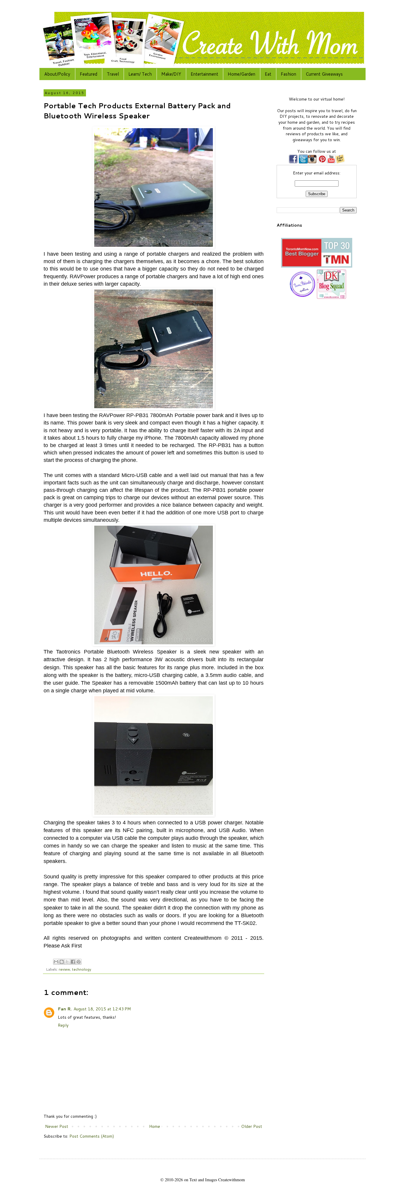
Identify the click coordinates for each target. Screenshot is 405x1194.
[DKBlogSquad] (331, 298)
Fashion (288, 74)
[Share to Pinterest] (79, 962)
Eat (268, 74)
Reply (63, 1025)
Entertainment (204, 74)
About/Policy (57, 74)
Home (154, 1126)
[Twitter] (303, 162)
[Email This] (56, 962)
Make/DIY (171, 74)
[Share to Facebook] (73, 962)
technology (81, 969)
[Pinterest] (322, 162)
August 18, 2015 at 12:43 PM (102, 1009)
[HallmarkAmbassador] (302, 298)
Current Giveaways (324, 74)
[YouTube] (331, 162)
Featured (88, 74)
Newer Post (56, 1126)
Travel (113, 74)
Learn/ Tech (140, 74)
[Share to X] (67, 962)
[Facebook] (293, 162)
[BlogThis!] (62, 962)
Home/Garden (241, 74)
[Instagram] (312, 162)
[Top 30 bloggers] (316, 266)
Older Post (251, 1126)
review (64, 969)
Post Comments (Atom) (91, 1136)
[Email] (340, 162)
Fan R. (65, 1009)
